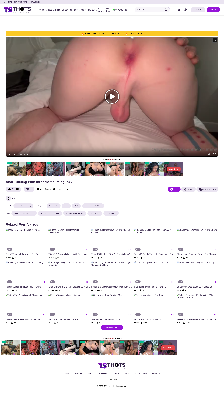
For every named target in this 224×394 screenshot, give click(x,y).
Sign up (197, 10)
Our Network (100, 9)
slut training (95, 213)
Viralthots (22, 2)
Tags (75, 10)
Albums (56, 10)
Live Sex (108, 9)
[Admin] (8, 198)
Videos (49, 10)
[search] (166, 9)
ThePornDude (120, 10)
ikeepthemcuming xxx (75, 213)
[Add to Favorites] (29, 189)
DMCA (126, 373)
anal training (111, 213)
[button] (185, 9)
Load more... (112, 327)
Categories (67, 10)
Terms (115, 373)
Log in (213, 10)
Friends (156, 373)
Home (41, 10)
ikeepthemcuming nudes (24, 213)
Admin (15, 198)
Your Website (34, 2)
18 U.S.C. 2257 (140, 373)
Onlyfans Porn (10, 2)
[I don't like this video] (18, 189)
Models (82, 10)
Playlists (91, 10)
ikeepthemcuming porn (50, 213)
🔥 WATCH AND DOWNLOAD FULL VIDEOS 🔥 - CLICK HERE (112, 34)
